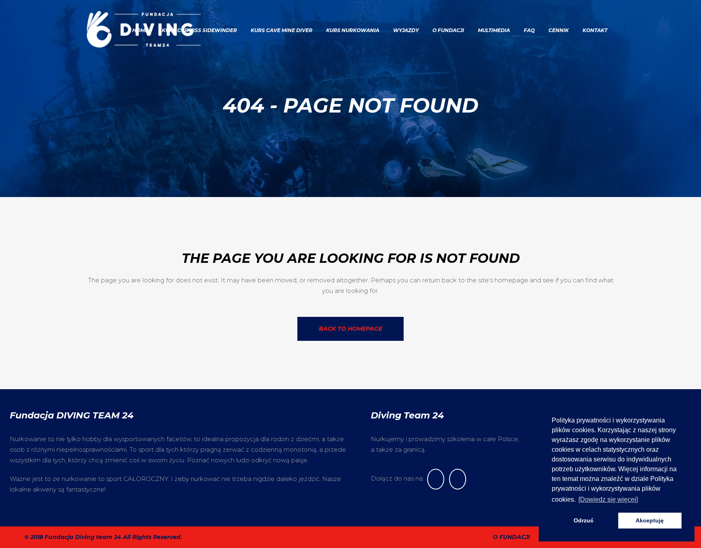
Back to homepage (350, 328)
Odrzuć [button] (583, 520)
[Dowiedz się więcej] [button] (608, 499)
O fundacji (511, 537)
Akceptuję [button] (650, 520)
